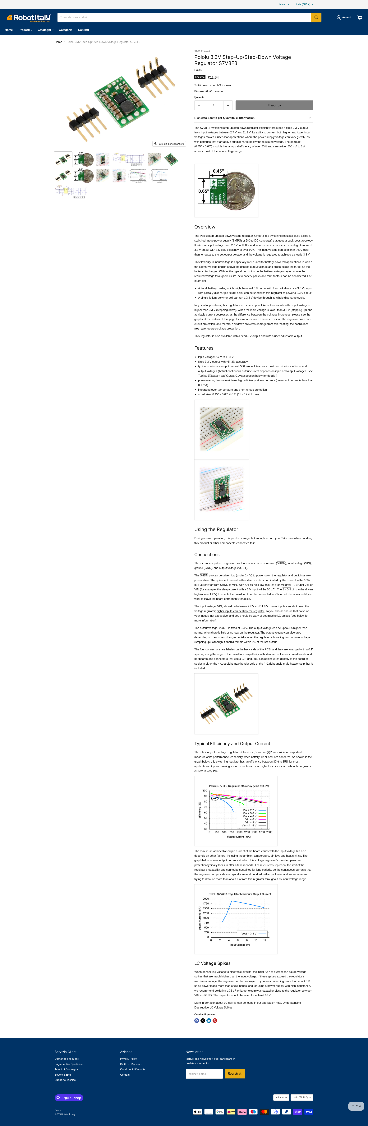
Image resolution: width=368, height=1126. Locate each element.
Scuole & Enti (63, 1074)
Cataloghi (45, 29)
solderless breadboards (291, 654)
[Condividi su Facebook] (196, 1020)
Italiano (282, 4)
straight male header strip (239, 663)
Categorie (65, 29)
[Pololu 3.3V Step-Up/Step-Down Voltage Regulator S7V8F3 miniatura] (63, 159)
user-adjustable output (288, 336)
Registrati (235, 1073)
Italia (303, 4)
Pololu (198, 70)
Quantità (199, 97)
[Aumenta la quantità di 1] (228, 105)
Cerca (58, 1110)
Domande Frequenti (67, 1058)
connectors (221, 658)
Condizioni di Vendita (132, 1069)
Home (9, 29)
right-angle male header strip (287, 663)
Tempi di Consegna (66, 1069)
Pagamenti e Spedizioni (69, 1064)
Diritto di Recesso (130, 1064)
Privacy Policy (128, 1058)
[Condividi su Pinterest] (215, 1020)
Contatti (83, 29)
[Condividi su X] (202, 1020)
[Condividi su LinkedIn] (208, 1020)
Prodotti (24, 29)
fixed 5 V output (250, 336)
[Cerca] (316, 17)
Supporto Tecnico (65, 1079)
